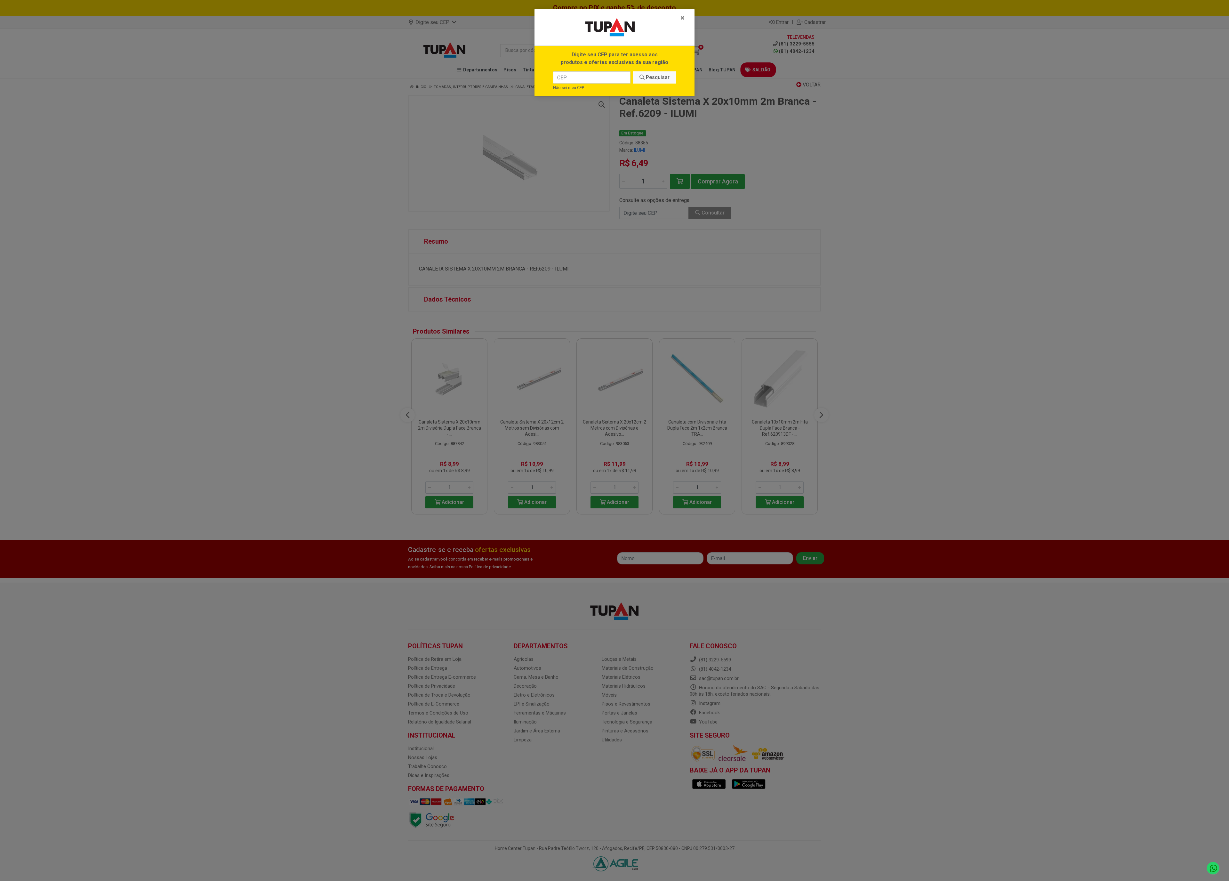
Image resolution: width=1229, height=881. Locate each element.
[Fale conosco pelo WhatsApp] (1213, 868)
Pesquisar (657, 77)
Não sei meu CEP (568, 87)
